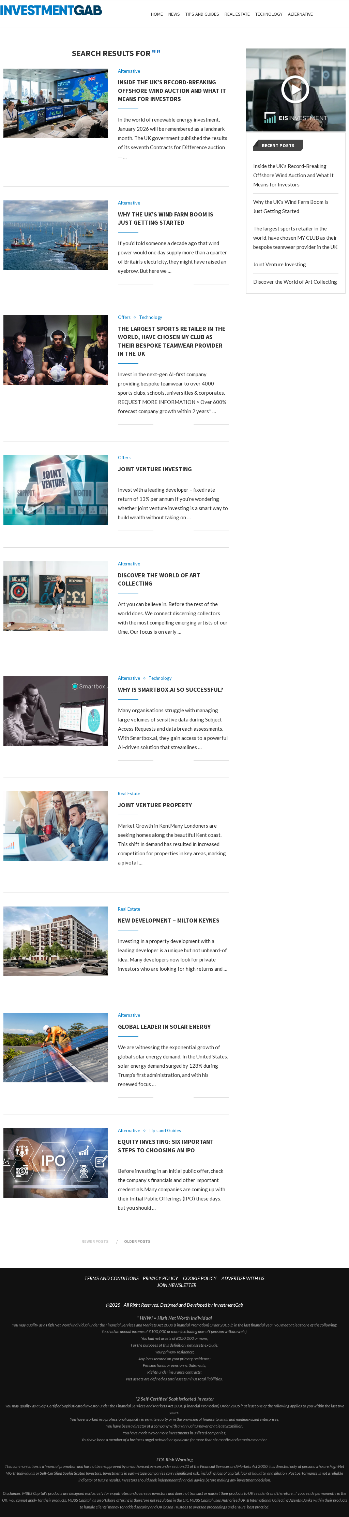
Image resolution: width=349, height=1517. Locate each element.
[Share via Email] (188, 170)
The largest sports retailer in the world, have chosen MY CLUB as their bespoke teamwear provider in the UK (172, 341)
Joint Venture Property (155, 805)
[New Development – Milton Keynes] (55, 941)
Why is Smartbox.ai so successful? (170, 689)
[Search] (345, 14)
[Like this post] (159, 170)
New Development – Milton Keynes (168, 920)
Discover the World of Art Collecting (295, 282)
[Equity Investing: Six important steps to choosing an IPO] (55, 1163)
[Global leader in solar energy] (55, 1047)
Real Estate (237, 14)
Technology (269, 14)
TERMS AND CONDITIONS (112, 1278)
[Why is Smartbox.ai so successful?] (55, 710)
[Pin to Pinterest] (181, 170)
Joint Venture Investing (155, 469)
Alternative (300, 14)
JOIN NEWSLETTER (176, 1285)
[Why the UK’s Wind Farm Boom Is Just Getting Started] (55, 235)
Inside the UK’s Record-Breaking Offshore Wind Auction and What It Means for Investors (172, 90)
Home (157, 14)
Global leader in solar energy (164, 1026)
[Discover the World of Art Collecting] (55, 596)
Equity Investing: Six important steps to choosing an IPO (166, 1146)
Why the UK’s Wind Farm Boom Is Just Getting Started (165, 218)
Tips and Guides (202, 14)
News (174, 14)
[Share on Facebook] (167, 170)
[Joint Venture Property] (55, 826)
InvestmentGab (228, 1305)
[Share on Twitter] (174, 170)
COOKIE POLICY (199, 1278)
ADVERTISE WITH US (243, 1278)
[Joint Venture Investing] (55, 490)
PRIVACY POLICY (160, 1278)
